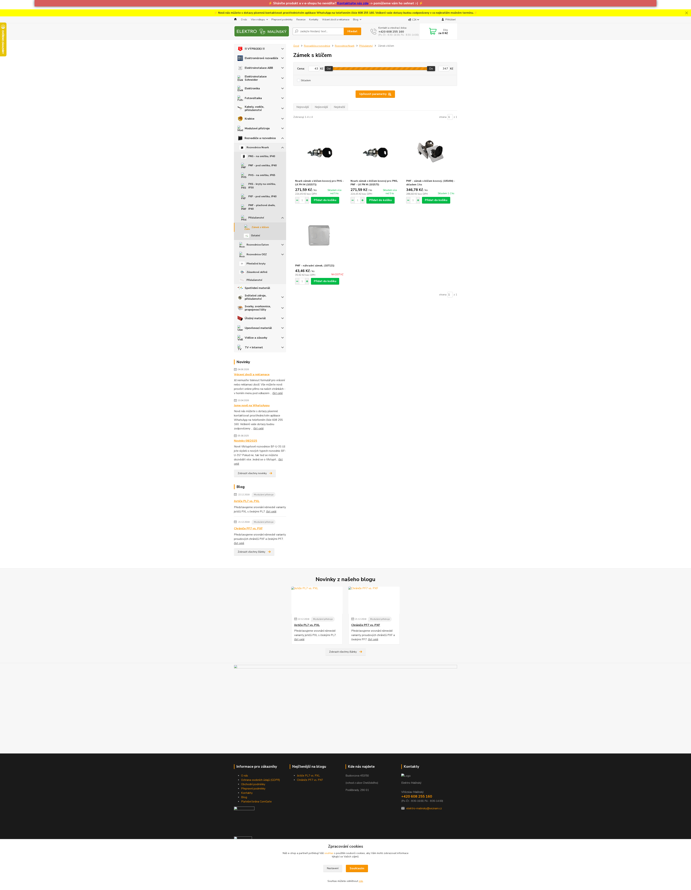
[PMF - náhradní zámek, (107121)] (319, 236)
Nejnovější (302, 107)
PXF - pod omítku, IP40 (262, 196)
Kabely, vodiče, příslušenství (254, 108)
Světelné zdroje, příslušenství (255, 297)
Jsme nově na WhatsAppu (252, 405)
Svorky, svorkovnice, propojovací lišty (258, 308)
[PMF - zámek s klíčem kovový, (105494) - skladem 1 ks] (430, 151)
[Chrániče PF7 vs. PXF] (374, 600)
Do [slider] (431, 69)
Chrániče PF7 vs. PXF (248, 528)
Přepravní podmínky (282, 19)
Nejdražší (339, 107)
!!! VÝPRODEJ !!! (255, 49)
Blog (355, 19)
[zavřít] (686, 13)
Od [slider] (329, 69)
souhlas (328, 853)
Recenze (300, 19)
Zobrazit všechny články (251, 552)
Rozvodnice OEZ (257, 254)
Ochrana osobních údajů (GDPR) (260, 780)
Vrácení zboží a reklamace (335, 19)
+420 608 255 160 (391, 32)
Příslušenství (256, 217)
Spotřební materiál (257, 288)
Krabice (249, 119)
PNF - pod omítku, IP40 (262, 165)
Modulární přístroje (263, 494)
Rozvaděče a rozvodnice (260, 138)
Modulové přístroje (257, 128)
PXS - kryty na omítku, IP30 (262, 185)
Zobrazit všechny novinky (252, 473)
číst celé (277, 393)
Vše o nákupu (258, 19)
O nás (244, 19)
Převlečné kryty (256, 263)
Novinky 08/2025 (245, 441)
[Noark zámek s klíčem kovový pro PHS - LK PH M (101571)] (319, 151)
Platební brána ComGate (256, 801)
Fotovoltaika (253, 98)
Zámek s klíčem (260, 227)
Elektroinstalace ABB (259, 68)
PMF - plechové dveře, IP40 (261, 207)
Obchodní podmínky (253, 784)
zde (361, 881)
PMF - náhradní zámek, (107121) (314, 265)
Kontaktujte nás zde (353, 3)
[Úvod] (262, 31)
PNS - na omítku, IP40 (261, 156)
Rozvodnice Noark (258, 147)
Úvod (296, 46)
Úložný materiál (255, 318)
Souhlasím (357, 868)
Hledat (352, 31)
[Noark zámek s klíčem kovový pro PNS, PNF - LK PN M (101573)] (375, 151)
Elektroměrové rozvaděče (261, 58)
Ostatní (255, 235)
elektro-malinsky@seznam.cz (424, 808)
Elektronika (252, 88)
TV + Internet (254, 347)
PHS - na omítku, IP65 (261, 175)
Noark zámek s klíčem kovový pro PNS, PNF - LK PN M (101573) (374, 182)
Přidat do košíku (325, 200)
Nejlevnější (321, 107)
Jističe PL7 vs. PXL (246, 501)
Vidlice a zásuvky (256, 338)
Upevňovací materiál (258, 328)
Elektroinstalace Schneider (256, 78)
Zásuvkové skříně (257, 272)
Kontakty (313, 19)
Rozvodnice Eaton (258, 244)
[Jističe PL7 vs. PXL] (317, 600)
